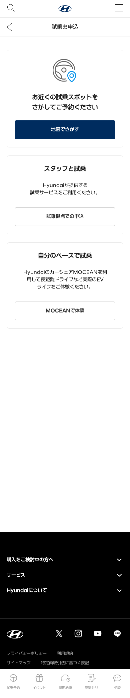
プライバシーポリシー (27, 653)
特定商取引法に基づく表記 (65, 663)
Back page (9, 27)
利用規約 (65, 653)
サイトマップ (19, 663)
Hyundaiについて (27, 590)
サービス (16, 575)
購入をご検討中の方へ (30, 559)
